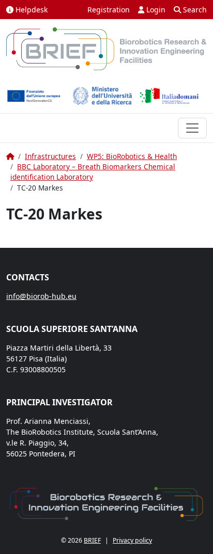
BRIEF (92, 540)
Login (154, 9)
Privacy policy (132, 540)
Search (194, 9)
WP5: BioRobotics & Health (132, 156)
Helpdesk (30, 9)
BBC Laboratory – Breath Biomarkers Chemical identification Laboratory (92, 172)
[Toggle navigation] (192, 128)
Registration (108, 9)
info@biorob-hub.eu (41, 296)
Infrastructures (50, 156)
